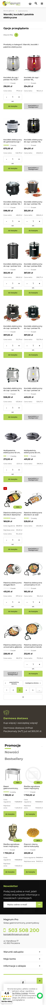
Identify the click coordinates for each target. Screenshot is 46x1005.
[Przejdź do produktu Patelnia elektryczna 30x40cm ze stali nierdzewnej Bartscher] (33, 499)
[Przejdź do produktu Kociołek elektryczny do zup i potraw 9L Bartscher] (12, 312)
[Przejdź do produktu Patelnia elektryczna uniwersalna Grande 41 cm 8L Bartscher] (33, 631)
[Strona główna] (11, 3)
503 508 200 (23, 930)
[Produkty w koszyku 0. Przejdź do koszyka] (30, 4)
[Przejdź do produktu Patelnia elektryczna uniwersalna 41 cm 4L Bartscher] (33, 569)
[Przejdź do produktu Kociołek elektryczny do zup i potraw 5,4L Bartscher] (12, 250)
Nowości (12, 752)
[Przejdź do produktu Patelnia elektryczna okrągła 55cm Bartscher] (12, 569)
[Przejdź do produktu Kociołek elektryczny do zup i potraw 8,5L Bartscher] (33, 250)
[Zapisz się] (39, 905)
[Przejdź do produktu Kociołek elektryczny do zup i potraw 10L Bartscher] (33, 188)
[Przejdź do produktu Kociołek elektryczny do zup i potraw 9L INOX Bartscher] (12, 375)
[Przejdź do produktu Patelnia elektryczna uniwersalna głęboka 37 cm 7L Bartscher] (12, 631)
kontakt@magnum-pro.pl (16, 934)
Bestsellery (14, 759)
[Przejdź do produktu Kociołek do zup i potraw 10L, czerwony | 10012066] (33, 64)
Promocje (13, 745)
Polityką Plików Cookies (17, 993)
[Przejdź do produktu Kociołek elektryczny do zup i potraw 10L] (33, 126)
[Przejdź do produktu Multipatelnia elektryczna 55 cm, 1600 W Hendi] (33, 437)
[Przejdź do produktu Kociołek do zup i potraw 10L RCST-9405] (12, 64)
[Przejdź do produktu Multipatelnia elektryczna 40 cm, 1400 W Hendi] (12, 437)
